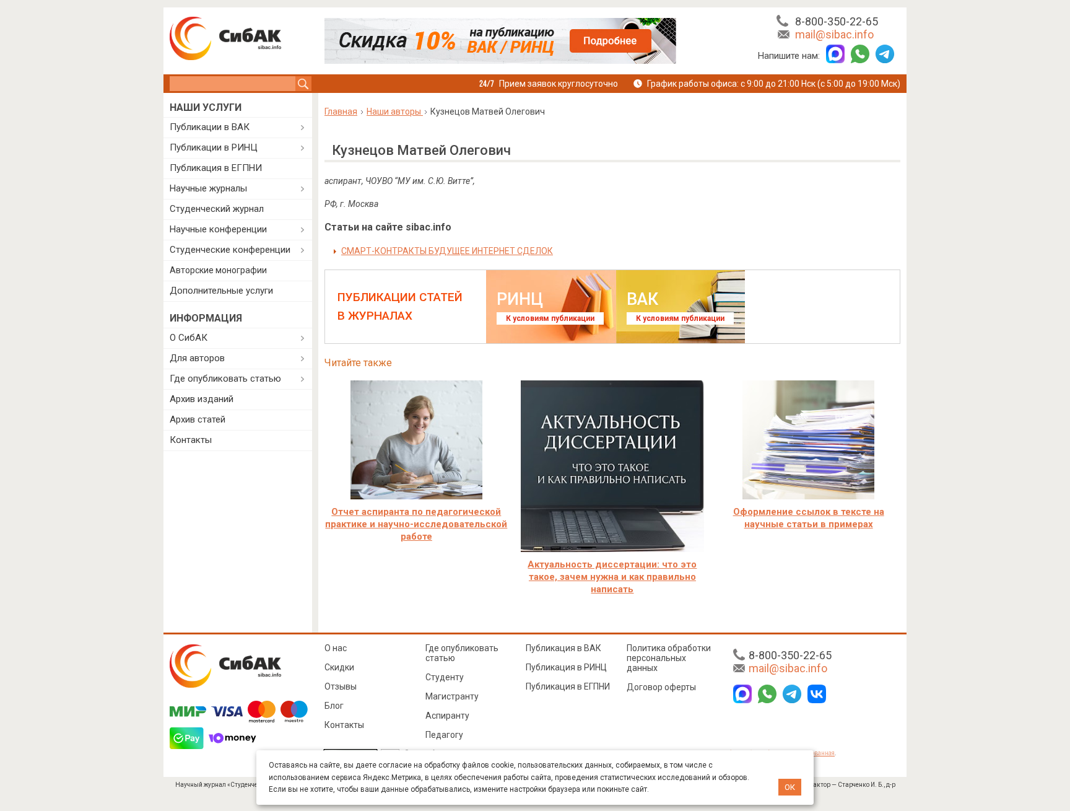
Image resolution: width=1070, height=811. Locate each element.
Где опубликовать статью (225, 378)
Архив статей (197, 419)
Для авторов (197, 358)
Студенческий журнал (217, 208)
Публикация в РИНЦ (566, 667)
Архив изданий (201, 399)
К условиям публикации (550, 318)
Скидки (339, 667)
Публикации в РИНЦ (214, 147)
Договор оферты (661, 687)
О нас (335, 648)
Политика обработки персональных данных (669, 658)
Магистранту (452, 696)
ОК (790, 787)
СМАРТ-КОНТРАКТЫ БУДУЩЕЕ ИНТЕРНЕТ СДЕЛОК (447, 251)
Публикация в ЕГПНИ (216, 167)
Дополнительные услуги (221, 290)
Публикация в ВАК (563, 648)
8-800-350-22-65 (836, 21)
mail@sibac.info (834, 34)
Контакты (191, 439)
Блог (334, 706)
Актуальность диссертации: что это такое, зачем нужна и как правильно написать (612, 577)
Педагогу (444, 735)
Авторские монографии (218, 270)
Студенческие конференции (230, 249)
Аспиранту (447, 716)
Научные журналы (208, 188)
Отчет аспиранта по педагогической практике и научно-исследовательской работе (416, 524)
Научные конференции (218, 229)
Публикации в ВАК (210, 127)
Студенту (444, 677)
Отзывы (340, 686)
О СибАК (188, 337)
